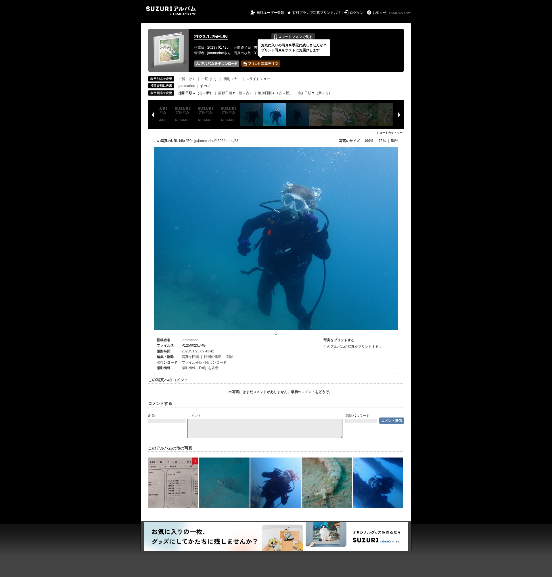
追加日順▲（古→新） (275, 93)
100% (368, 141)
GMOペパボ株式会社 (400, 13)
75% (383, 141)
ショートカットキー (389, 132)
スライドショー (258, 79)
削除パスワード (358, 416)
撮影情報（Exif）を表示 (200, 368)
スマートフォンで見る (293, 37)
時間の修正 (212, 357)
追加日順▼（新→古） (315, 93)
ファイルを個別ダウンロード (204, 362)
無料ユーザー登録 (270, 13)
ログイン (356, 13)
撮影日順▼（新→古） (235, 93)
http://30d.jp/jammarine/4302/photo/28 (208, 141)
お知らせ (379, 13)
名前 (151, 416)
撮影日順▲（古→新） (196, 93)
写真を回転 (190, 357)
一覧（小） (187, 79)
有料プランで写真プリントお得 (316, 13)
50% (394, 141)
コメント (194, 416)
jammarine (187, 86)
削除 (230, 357)
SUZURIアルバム (171, 11)
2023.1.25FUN (211, 36)
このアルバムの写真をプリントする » (352, 347)
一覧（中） (209, 79)
